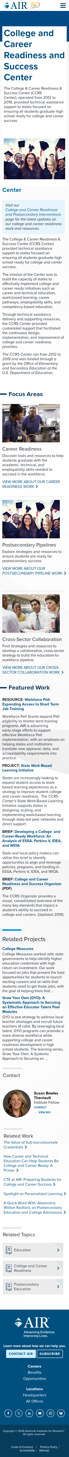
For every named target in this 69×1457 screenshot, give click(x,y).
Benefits (34, 1372)
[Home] (22, 5)
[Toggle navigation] (63, 5)
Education (22, 1250)
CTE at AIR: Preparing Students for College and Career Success (32, 1182)
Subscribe (49, 1354)
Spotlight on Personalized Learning (33, 1194)
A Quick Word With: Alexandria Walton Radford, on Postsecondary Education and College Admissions (33, 1208)
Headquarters (34, 1395)
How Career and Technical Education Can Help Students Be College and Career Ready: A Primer (31, 1163)
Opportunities (34, 1378)
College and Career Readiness (30, 1268)
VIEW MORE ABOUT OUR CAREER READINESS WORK (31, 484)
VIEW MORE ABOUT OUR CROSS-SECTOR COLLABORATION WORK (31, 670)
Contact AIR (21, 1354)
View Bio (44, 1112)
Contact (40, 1107)
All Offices (34, 1401)
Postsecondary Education (26, 1286)
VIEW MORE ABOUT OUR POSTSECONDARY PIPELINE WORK (32, 571)
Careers (34, 1366)
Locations (34, 1389)
